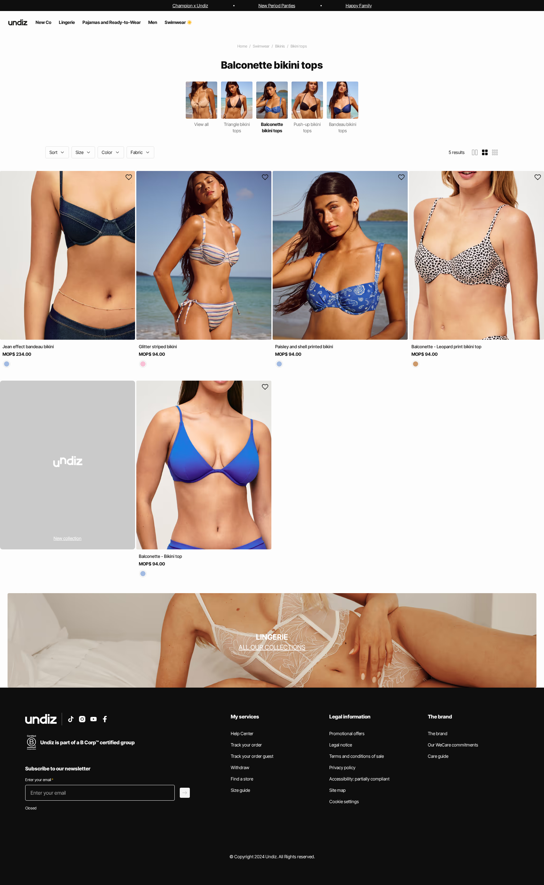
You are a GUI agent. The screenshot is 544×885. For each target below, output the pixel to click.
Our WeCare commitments (453, 744)
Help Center (242, 733)
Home (242, 46)
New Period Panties (276, 5)
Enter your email (39, 779)
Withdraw (240, 767)
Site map (337, 790)
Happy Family (359, 5)
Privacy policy (342, 767)
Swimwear (261, 46)
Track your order (246, 744)
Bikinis (280, 46)
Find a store (242, 778)
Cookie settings (344, 801)
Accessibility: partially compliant (359, 778)
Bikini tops (299, 46)
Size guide (240, 790)
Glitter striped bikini (158, 346)
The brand (437, 733)
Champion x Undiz (190, 5)
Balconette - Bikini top (160, 556)
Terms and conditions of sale (356, 756)
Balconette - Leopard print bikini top (446, 346)
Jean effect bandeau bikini (28, 346)
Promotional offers (347, 733)
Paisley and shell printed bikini (304, 346)
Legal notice (340, 744)
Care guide (438, 756)
